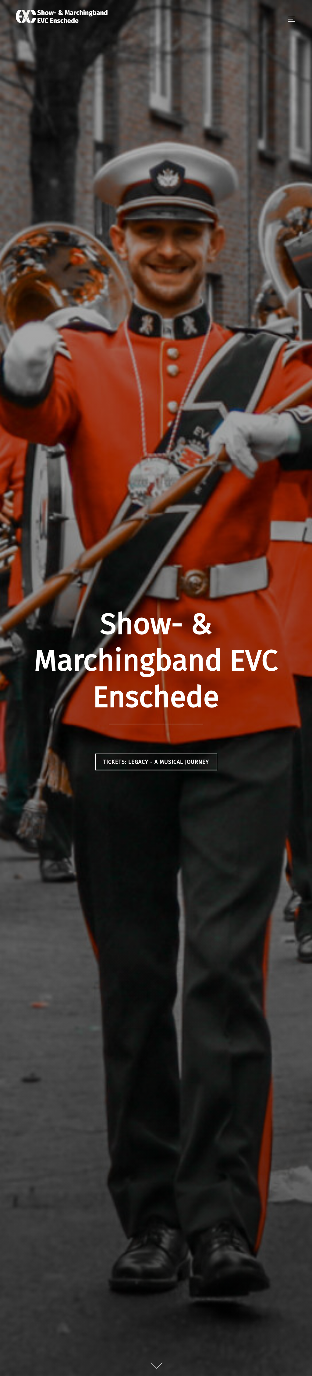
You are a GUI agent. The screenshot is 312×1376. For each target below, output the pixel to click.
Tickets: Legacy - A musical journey (156, 762)
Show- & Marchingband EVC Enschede (156, 660)
